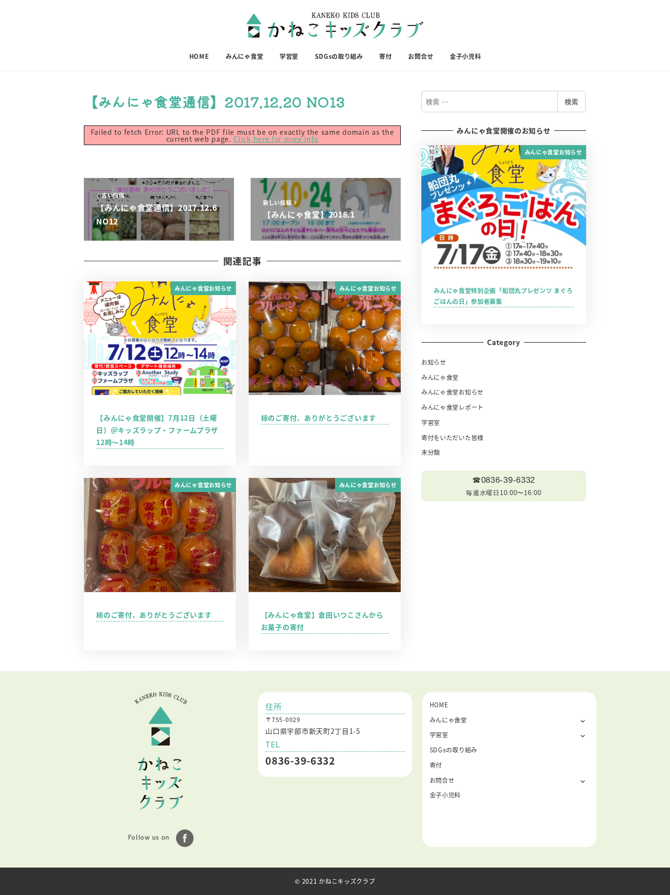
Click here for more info (275, 139)
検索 (571, 101)
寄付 (436, 765)
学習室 (430, 422)
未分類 (430, 452)
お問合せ (442, 780)
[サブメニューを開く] (583, 720)
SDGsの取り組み (453, 750)
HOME (439, 704)
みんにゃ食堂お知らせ (452, 392)
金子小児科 (445, 795)
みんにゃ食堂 (440, 377)
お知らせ (433, 362)
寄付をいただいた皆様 (452, 437)
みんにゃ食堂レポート (452, 407)
